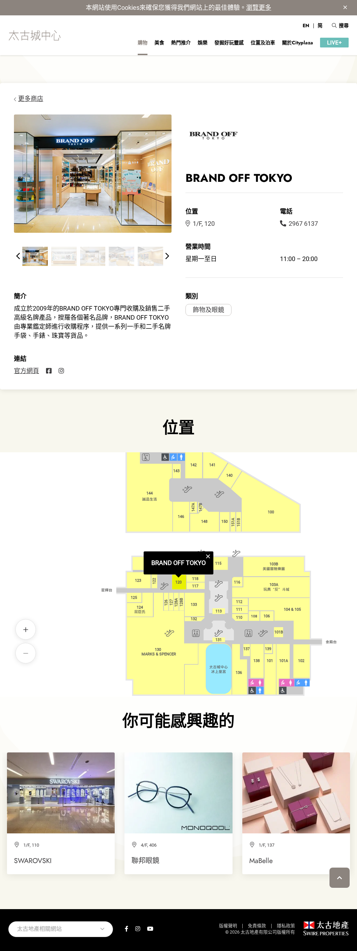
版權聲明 (228, 925)
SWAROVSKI (33, 860)
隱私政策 (286, 925)
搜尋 (344, 25)
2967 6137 (303, 223)
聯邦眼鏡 (145, 860)
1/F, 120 (204, 223)
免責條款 (257, 925)
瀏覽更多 (258, 7)
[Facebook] (49, 371)
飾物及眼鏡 (208, 309)
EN (306, 25)
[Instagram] (61, 371)
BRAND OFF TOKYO (178, 562)
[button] (18, 256)
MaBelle (261, 860)
